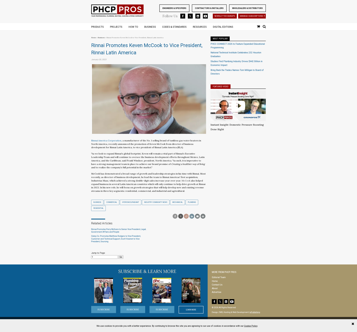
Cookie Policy (250, 326)
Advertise (216, 292)
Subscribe (103, 309)
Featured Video (220, 86)
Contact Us (217, 284)
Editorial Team (219, 277)
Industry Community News (155, 202)
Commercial (111, 202)
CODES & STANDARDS (174, 26)
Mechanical (177, 202)
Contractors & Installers (209, 8)
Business (101, 37)
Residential (98, 208)
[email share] (197, 216)
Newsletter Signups (224, 16)
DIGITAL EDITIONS (223, 26)
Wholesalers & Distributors (247, 8)
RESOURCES (200, 26)
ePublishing (255, 312)
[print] (203, 216)
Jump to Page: (98, 253)
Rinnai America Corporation (106, 140)
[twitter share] (180, 216)
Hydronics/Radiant (130, 202)
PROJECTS (116, 26)
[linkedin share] (191, 216)
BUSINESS (150, 26)
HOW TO (133, 26)
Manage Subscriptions (251, 16)
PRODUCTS (97, 26)
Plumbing (192, 202)
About (215, 288)
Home (93, 37)
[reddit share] (186, 216)
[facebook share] (175, 216)
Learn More (191, 310)
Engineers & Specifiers (174, 8)
